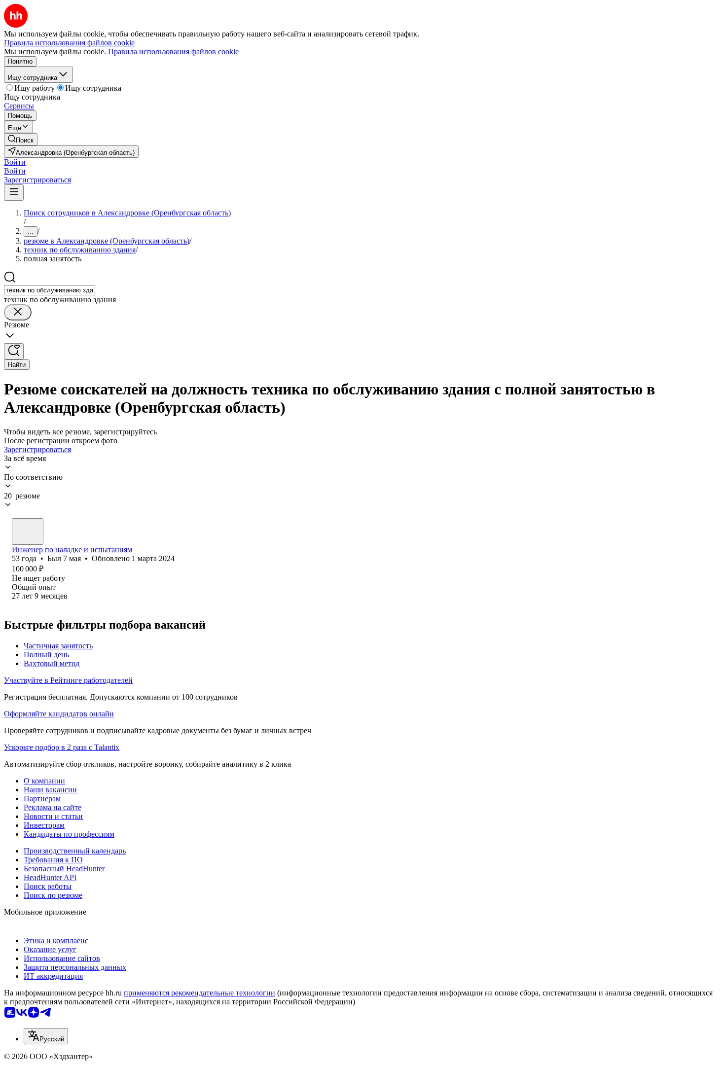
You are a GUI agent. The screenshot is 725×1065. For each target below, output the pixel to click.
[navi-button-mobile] (14, 192)
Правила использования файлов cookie (173, 51)
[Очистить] (18, 312)
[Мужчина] (27, 531)
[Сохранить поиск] (14, 351)
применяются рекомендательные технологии (199, 993)
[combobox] (49, 290)
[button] (15, 162)
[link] (20, 139)
